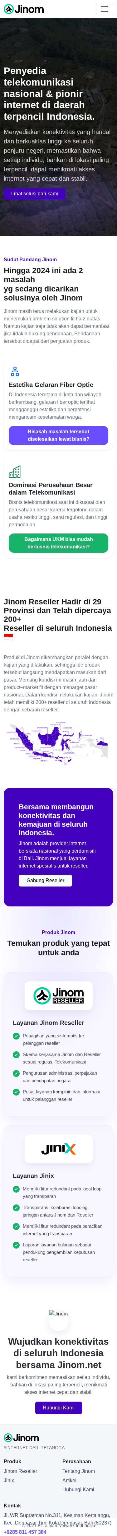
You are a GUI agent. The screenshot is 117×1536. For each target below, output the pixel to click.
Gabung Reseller (45, 880)
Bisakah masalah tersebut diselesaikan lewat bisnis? (59, 435)
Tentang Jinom (78, 1471)
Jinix (9, 1480)
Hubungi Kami (59, 1407)
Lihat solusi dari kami (34, 193)
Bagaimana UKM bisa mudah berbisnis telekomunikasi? (58, 543)
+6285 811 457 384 (25, 1532)
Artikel (69, 1480)
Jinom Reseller (20, 1471)
